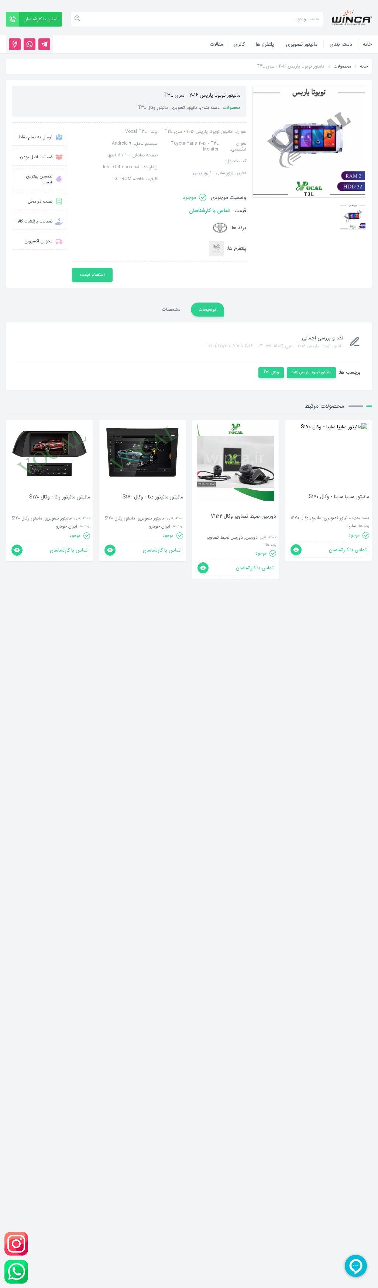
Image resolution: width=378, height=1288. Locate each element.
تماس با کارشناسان (209, 210)
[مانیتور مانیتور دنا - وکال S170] (153, 508)
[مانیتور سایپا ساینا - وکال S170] (339, 508)
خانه (364, 66)
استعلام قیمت (92, 274)
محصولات (342, 66)
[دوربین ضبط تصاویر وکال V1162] (243, 527)
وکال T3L (271, 372)
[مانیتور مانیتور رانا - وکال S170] (59, 508)
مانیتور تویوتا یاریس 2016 (311, 372)
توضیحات (207, 309)
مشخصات (171, 309)
